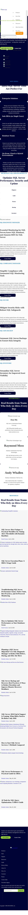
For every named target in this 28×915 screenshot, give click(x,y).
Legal (2, 862)
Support (3, 856)
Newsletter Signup (5, 882)
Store (2, 853)
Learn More (7, 258)
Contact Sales (4, 879)
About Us (3, 868)
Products (18, 12)
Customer (3, 873)
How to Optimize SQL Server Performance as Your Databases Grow (13, 623)
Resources (18, 23)
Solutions (18, 19)
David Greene (4, 539)
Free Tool (18, 16)
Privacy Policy (4, 865)
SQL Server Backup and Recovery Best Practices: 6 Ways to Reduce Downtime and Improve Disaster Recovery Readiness (13, 685)
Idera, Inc (3, 871)
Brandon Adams (5, 567)
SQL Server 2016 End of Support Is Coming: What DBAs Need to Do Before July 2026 (13, 716)
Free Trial (19, 33)
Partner (3, 876)
